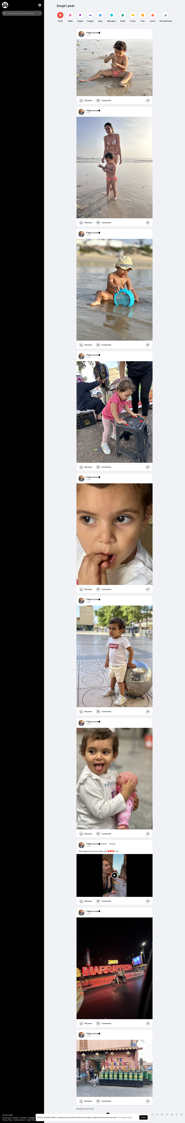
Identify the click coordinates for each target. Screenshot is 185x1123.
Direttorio (15, 1118)
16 (152, 1115)
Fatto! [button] (143, 1117)
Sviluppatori (32, 1118)
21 (177, 1115)
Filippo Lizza (92, 33)
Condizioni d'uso (19, 1120)
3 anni (88, 35)
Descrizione (7, 1118)
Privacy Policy (7, 1120)
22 (182, 1115)
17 (157, 1115)
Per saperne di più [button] (124, 1117)
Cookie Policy (31, 1120)
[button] (22, 13)
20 (172, 1115)
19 (167, 1115)
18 (162, 1115)
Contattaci (23, 1118)
